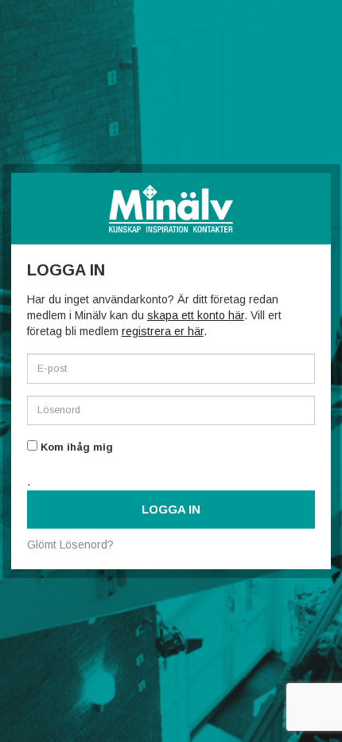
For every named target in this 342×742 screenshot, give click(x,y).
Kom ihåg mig (75, 447)
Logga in (171, 509)
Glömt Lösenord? (70, 544)
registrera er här (163, 331)
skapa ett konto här (195, 315)
